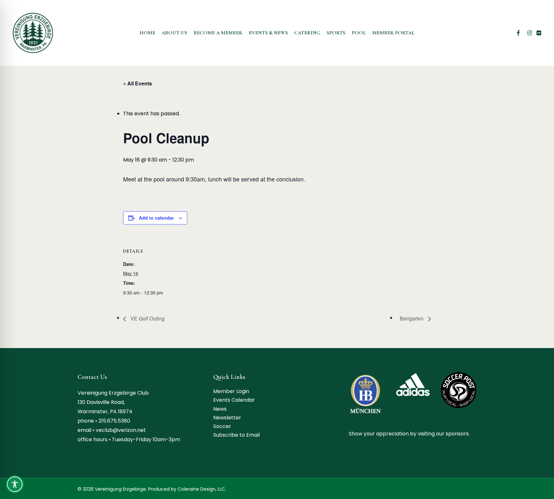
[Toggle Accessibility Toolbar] (14, 484)
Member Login (231, 391)
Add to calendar (156, 217)
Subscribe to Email (236, 435)
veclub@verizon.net (121, 430)
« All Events (137, 83)
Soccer (222, 426)
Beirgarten (412, 318)
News (220, 409)
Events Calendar (234, 400)
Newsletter (227, 418)
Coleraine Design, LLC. (202, 489)
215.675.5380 (114, 421)
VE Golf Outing (146, 318)
